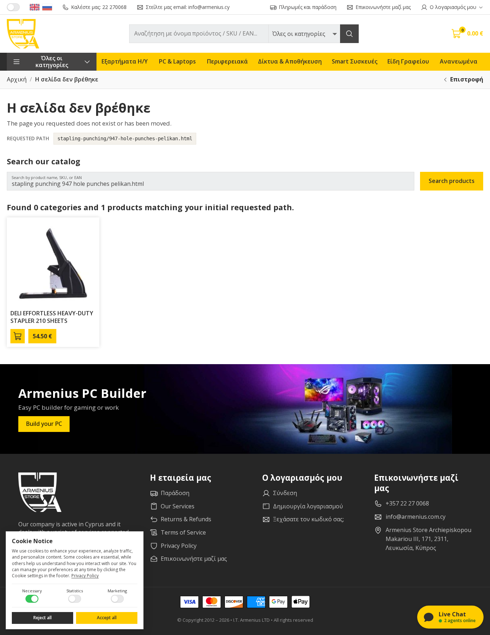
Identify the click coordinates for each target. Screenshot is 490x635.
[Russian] (47, 7)
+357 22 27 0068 (407, 503)
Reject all (42, 618)
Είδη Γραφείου (408, 61)
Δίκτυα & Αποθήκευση (290, 61)
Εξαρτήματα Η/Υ (125, 61)
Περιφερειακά (227, 61)
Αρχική (17, 79)
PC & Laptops (177, 61)
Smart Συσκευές (354, 61)
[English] (34, 7)
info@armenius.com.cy (416, 517)
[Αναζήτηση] (349, 33)
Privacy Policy (85, 576)
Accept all (107, 618)
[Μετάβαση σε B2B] (13, 7)
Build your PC (44, 424)
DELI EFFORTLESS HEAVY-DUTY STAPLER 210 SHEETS (51, 317)
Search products (452, 181)
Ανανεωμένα (458, 61)
